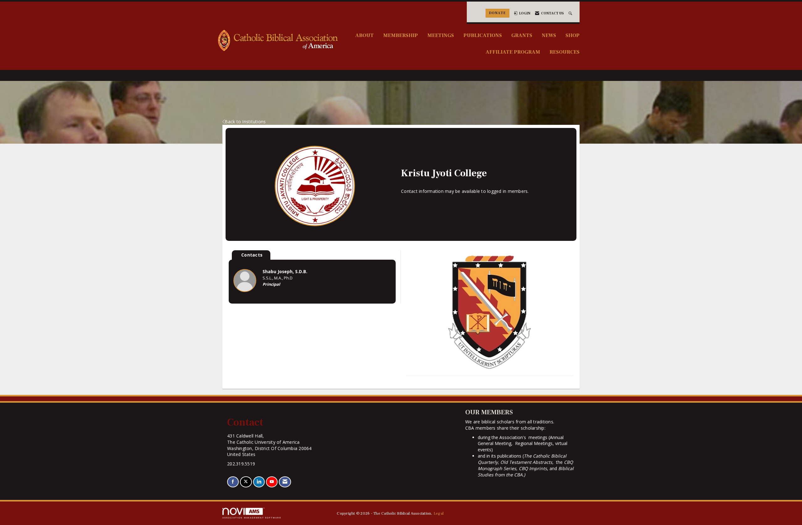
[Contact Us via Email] (285, 481)
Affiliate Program (513, 52)
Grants (521, 35)
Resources (564, 52)
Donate (497, 13)
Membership (400, 35)
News (549, 35)
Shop (572, 35)
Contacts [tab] (252, 255)
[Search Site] (571, 13)
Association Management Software (251, 518)
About (364, 35)
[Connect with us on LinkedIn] (259, 481)
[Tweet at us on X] (246, 481)
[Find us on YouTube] (272, 481)
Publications (482, 35)
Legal (439, 513)
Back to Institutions (245, 122)
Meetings (440, 35)
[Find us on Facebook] (233, 481)
